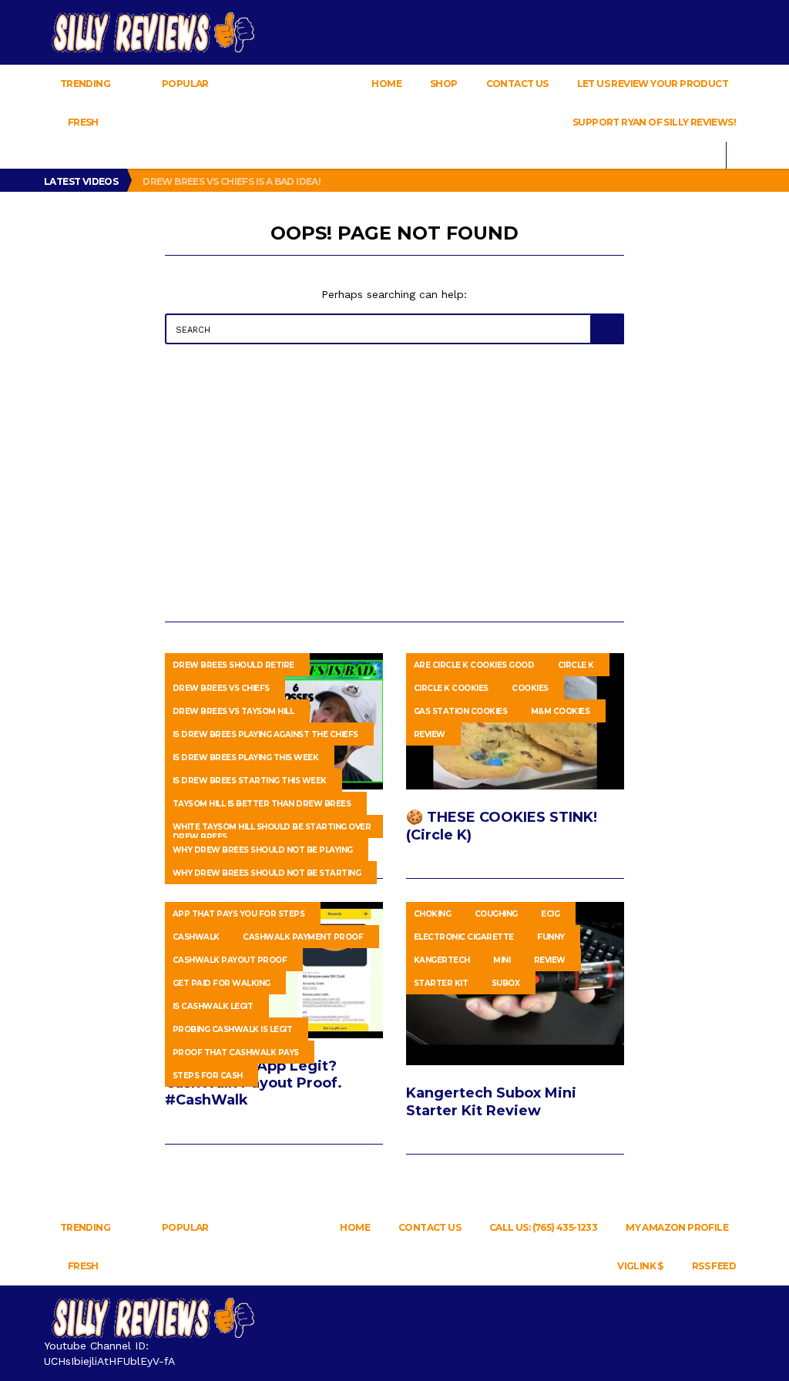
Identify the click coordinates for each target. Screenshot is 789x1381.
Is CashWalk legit (213, 1006)
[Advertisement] (395, 483)
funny (551, 937)
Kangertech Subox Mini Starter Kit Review (491, 1101)
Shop (444, 83)
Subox (506, 983)
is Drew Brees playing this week (246, 758)
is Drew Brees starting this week (250, 781)
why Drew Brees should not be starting (267, 873)
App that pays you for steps (239, 914)
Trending (85, 83)
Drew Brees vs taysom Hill (233, 711)
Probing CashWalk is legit (233, 1029)
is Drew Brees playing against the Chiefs (265, 734)
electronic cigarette (464, 937)
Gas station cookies (461, 711)
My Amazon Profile (677, 1227)
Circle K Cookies (451, 688)
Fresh (82, 122)
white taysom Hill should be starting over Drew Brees (272, 830)
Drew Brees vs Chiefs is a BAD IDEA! (232, 181)
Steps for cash (208, 1076)
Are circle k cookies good (474, 665)
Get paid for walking (221, 983)
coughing (496, 914)
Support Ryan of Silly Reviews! (654, 122)
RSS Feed (714, 1266)
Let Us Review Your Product (652, 83)
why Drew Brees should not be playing (263, 850)
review (429, 734)
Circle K (576, 665)
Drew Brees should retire (233, 665)
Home (386, 83)
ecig (550, 914)
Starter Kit (441, 983)
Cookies (530, 688)
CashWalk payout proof (230, 960)
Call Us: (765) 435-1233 (543, 1227)
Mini (501, 960)
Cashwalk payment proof (303, 937)
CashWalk (196, 937)
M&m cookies (560, 711)
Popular (185, 83)
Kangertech (442, 960)
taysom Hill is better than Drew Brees (262, 804)
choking (433, 914)
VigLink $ (640, 1266)
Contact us (517, 83)
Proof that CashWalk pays (236, 1052)
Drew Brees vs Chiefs (221, 688)
